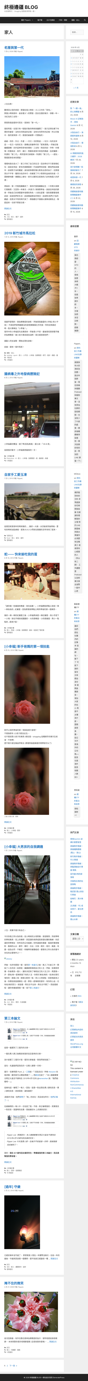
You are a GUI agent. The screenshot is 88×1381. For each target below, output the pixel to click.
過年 (21, 217)
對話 (12, 630)
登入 (72, 1026)
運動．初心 (75, 20)
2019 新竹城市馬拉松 (19, 233)
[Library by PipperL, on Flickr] (8, 959)
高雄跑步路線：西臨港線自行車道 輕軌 (76, 867)
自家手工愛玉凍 (15, 474)
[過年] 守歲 (12, 1187)
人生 (8, 217)
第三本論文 (12, 1018)
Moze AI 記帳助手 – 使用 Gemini (76, 122)
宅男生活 (10, 536)
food (8, 538)
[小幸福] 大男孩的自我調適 (23, 847)
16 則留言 (10, 1173)
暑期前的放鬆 (75, 184)
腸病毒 (41, 458)
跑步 (48, 355)
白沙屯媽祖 (51, 20)
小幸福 (31, 355)
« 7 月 (76, 88)
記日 (8, 214)
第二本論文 (34, 988)
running (9, 355)
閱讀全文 (8, 209)
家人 (12, 217)
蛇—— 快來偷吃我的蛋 (20, 554)
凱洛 (37, 1075)
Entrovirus (10, 458)
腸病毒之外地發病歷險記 (22, 374)
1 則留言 (9, 1004)
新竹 (44, 355)
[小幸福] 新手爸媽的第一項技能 (26, 646)
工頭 (28, 1072)
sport (15, 355)
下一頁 (13, 1366)
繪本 (30, 630)
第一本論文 (32, 965)
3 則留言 (10, 360)
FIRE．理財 (63, 20)
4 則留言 (10, 833)
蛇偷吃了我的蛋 (39, 630)
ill (15, 458)
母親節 (13, 1350)
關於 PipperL (26, 20)
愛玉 (17, 538)
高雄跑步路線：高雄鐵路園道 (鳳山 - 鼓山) (76, 849)
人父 (8, 1002)
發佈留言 (10, 219)
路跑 (53, 355)
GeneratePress (58, 1377)
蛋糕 (18, 1350)
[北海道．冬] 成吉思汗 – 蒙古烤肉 (76, 909)
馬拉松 (9, 357)
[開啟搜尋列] (85, 20)
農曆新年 (19, 1267)
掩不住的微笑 (14, 1283)
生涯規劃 (23, 1002)
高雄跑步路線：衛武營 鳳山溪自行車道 (77, 891)
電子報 (39, 20)
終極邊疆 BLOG (21, 7)
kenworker (43, 1078)
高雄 (46, 458)
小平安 (25, 355)
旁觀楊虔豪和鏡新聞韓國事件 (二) (76, 194)
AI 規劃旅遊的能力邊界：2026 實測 (76, 156)
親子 (17, 217)
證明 (21, 1097)
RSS (79, 996)
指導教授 (38, 355)
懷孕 (18, 830)
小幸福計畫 (10, 456)
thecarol (52, 1072)
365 (8, 1267)
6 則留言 (10, 461)
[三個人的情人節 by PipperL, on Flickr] (26, 813)
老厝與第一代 (14, 48)
